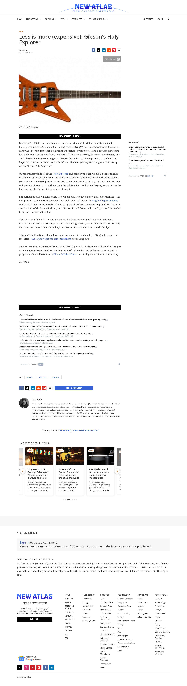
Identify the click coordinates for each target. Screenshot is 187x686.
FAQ (66, 638)
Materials (86, 609)
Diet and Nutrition (162, 632)
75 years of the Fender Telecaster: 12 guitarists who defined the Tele (38, 473)
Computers (122, 602)
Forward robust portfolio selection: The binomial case (146, 162)
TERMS (68, 623)
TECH (62, 19)
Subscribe (34, 619)
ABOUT (68, 602)
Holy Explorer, (60, 173)
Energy (85, 602)
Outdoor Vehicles (107, 602)
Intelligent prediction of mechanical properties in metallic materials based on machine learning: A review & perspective (63, 340)
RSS (66, 634)
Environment (160, 613)
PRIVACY (68, 627)
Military (86, 613)
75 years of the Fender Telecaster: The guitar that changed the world (69, 473)
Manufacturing (89, 606)
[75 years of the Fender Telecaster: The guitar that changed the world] (70, 456)
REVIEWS (69, 616)
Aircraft (140, 598)
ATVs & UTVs (105, 613)
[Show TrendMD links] (119, 364)
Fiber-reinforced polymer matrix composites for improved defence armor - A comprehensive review (56, 353)
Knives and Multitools (104, 639)
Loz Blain (37, 399)
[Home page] (93, 8)
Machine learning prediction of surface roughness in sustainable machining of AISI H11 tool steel (55, 333)
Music (21, 31)
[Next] (117, 471)
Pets (119, 632)
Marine (140, 609)
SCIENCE (158, 598)
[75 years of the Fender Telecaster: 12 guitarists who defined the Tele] (39, 456)
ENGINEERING (32, 19)
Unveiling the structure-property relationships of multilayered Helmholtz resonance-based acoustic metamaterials (61, 326)
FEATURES (69, 612)
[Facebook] (93, 50)
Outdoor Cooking (107, 644)
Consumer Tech (124, 606)
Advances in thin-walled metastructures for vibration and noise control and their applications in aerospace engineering (63, 320)
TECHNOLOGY (124, 595)
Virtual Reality (123, 646)
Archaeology (160, 602)
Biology (158, 609)
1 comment (76, 388)
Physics (158, 617)
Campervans (105, 623)
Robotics (86, 617)
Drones (121, 609)
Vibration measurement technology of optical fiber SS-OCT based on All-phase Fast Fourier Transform (57, 347)
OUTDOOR (49, 19)
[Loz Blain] (24, 403)
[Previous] (22, 471)
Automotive (142, 602)
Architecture (87, 598)
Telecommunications (126, 643)
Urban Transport (144, 617)
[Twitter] (98, 50)
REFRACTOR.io (161, 595)
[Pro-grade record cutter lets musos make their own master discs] (100, 456)
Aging (157, 624)
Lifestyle (121, 624)
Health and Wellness (159, 652)
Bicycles (140, 606)
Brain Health (160, 628)
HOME (20, 19)
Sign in (24, 542)
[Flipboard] (114, 50)
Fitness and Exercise (159, 636)
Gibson (55, 377)
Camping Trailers (107, 627)
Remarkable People (126, 639)
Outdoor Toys (106, 606)
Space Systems (89, 621)
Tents (102, 667)
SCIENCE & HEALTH (97, 19)
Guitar (42, 377)
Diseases (158, 641)
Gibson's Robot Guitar (65, 254)
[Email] (119, 50)
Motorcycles (142, 613)
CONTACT (69, 630)
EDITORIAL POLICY (69, 607)
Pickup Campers (106, 648)
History (120, 617)
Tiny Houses (105, 609)
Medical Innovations (160, 646)
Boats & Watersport (104, 618)
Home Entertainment (126, 621)
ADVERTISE (70, 619)
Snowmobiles (105, 664)
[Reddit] (109, 50)
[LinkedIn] (104, 50)
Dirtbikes (103, 630)
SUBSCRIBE (148, 19)
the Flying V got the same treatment (51, 238)
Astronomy (159, 606)
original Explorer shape (105, 200)
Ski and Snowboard (105, 658)
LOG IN (160, 19)
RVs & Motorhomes (105, 652)
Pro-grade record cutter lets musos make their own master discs (99, 473)
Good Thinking (124, 613)
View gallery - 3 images (70, 136)
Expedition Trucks (107, 634)
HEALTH (158, 621)
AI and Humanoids (125, 598)
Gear (102, 598)
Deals (120, 650)
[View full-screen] (118, 59)
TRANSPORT (77, 19)
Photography (123, 635)
